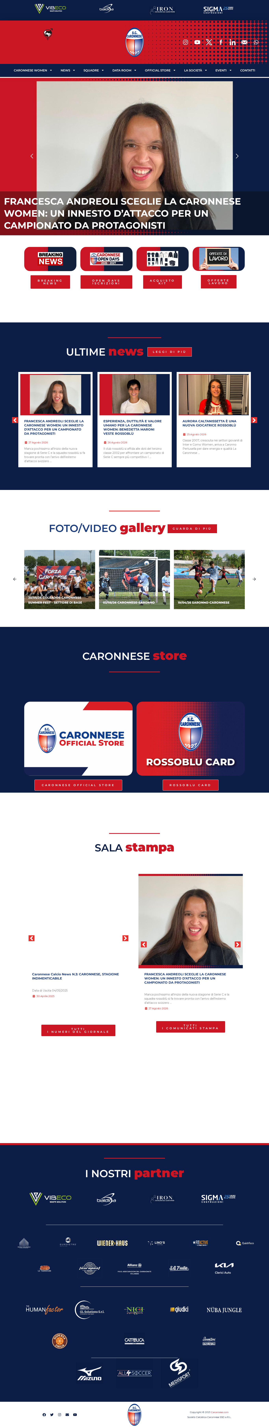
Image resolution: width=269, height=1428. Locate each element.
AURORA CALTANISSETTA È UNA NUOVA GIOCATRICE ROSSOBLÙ (209, 423)
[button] (32, 156)
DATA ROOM (121, 70)
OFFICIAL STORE (158, 70)
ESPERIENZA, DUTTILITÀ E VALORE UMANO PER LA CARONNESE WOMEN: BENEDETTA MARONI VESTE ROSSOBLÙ (132, 427)
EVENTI (221, 70)
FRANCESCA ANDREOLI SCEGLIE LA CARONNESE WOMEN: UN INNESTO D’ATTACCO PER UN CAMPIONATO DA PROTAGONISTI (122, 213)
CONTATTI (247, 70)
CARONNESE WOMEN (30, 70)
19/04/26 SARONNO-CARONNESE (203, 602)
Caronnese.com (220, 1412)
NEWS (65, 70)
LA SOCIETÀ (193, 70)
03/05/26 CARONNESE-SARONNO (129, 602)
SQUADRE (91, 70)
